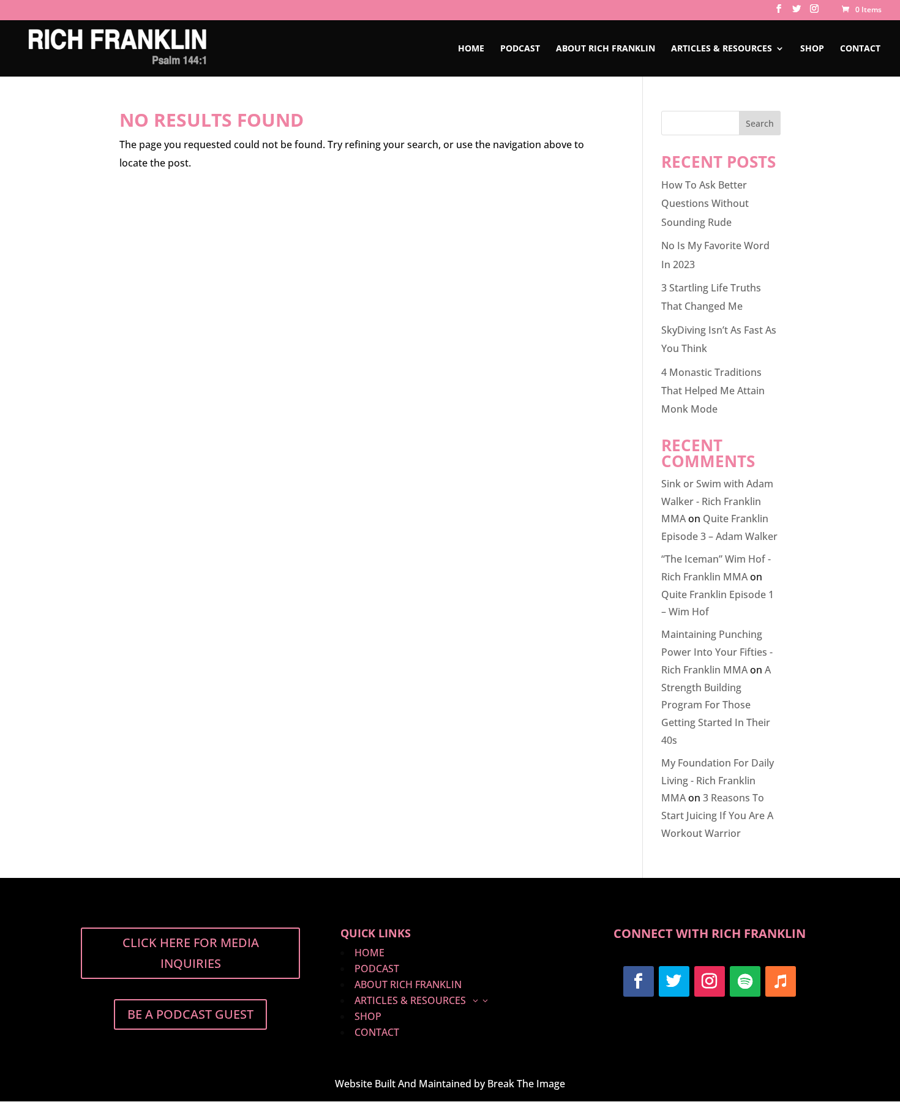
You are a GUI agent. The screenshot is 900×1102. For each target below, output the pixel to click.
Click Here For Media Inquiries (190, 953)
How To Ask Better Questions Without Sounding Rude (705, 203)
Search (760, 123)
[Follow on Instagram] (709, 981)
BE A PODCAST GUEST (190, 1014)
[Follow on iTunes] (780, 981)
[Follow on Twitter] (674, 981)
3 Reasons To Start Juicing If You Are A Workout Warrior (717, 815)
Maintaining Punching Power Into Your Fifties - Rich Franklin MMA (717, 652)
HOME (471, 49)
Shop (812, 49)
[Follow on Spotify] (745, 981)
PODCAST (520, 49)
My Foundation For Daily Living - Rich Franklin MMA (717, 780)
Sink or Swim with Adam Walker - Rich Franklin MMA (717, 501)
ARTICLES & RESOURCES (721, 49)
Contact (860, 49)
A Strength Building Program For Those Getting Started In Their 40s (716, 705)
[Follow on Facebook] (638, 981)
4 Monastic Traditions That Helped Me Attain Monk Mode (713, 390)
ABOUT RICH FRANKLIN (605, 49)
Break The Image (526, 1083)
